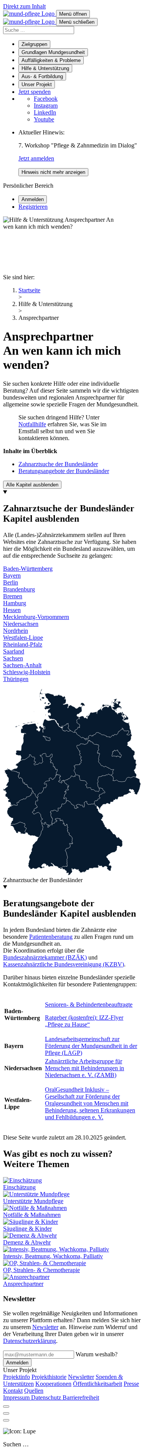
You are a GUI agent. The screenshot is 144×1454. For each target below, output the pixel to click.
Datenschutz (47, 1397)
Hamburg (14, 603)
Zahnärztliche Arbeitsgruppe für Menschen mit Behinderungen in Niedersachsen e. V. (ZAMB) (84, 1068)
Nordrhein (15, 630)
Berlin (10, 582)
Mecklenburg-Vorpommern (36, 617)
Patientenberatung (51, 936)
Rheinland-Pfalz (22, 644)
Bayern (12, 575)
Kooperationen (53, 1383)
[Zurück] (6, 1413)
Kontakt (13, 1390)
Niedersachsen (20, 624)
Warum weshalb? (97, 1354)
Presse (131, 1383)
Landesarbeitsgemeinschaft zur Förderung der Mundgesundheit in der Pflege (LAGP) (91, 1046)
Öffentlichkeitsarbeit (97, 1383)
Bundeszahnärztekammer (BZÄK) (45, 957)
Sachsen (13, 658)
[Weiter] (6, 1420)
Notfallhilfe (32, 424)
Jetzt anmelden (36, 158)
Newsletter (45, 1327)
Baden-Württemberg (28, 568)
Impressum (17, 1397)
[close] (6, 1406)
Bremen (12, 596)
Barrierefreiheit (81, 1397)
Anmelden (17, 1363)
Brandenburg (19, 589)
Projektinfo (16, 1377)
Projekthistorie (48, 1377)
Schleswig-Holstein (26, 672)
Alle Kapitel (32, 485)
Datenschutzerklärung (29, 1341)
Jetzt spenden (34, 91)
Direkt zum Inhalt (24, 6)
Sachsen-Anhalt (22, 665)
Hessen (12, 610)
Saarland (13, 651)
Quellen (33, 1390)
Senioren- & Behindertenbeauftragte (88, 1004)
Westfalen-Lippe (23, 637)
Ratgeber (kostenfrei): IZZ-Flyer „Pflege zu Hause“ (84, 1021)
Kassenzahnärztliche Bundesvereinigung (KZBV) (63, 964)
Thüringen (15, 679)
